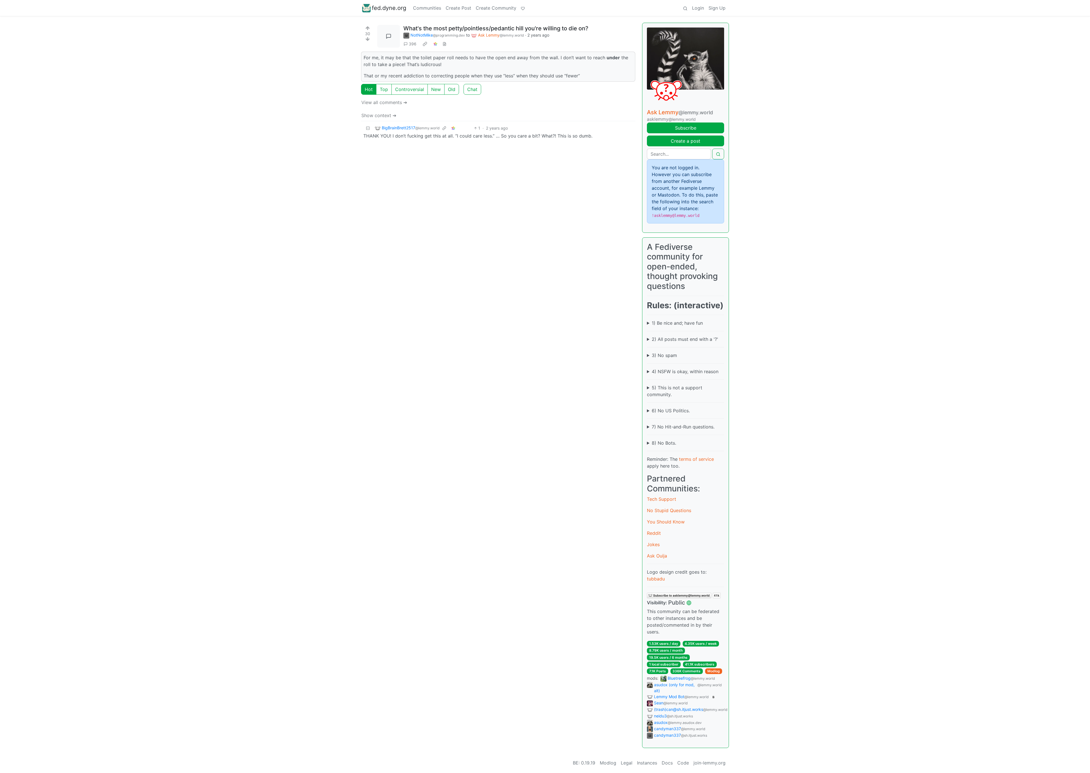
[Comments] (388, 36)
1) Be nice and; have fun (677, 323)
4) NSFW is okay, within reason (685, 371)
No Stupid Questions (669, 510)
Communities (427, 8)
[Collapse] (367, 128)
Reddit (654, 533)
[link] (425, 44)
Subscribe (685, 128)
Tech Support (661, 499)
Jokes (653, 544)
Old (451, 89)
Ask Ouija (657, 556)
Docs (667, 763)
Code (683, 763)
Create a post (685, 141)
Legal (626, 763)
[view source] (444, 44)
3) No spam (664, 355)
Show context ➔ (378, 115)
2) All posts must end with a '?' (685, 339)
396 (412, 43)
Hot (369, 89)
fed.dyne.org (389, 8)
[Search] (685, 8)
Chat (472, 89)
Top (384, 89)
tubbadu (656, 579)
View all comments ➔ (384, 102)
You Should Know (666, 522)
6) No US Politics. (671, 410)
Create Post (458, 8)
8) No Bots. (664, 443)
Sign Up (717, 8)
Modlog (713, 671)
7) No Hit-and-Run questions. (683, 427)
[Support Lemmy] (523, 8)
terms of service (696, 459)
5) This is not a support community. (674, 391)
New (436, 89)
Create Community (496, 8)
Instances (647, 763)
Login (698, 8)
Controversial (409, 89)
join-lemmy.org (709, 763)
